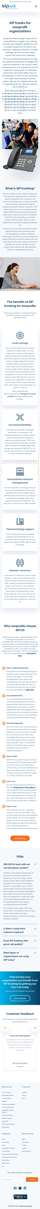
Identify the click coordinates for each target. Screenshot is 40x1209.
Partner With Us (26, 1151)
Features (24, 1092)
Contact (24, 1145)
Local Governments (7, 1115)
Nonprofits (5, 1121)
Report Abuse (6, 1163)
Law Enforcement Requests (10, 1154)
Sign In (24, 1139)
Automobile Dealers (8, 1095)
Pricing (24, 1095)
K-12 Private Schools (8, 1107)
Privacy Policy (6, 1151)
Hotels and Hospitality (8, 1104)
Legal (3, 1145)
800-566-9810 (17, 1)
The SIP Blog (5, 1142)
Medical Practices (7, 1118)
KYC (3, 1166)
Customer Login (26, 1)
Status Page (5, 1160)
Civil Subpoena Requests (9, 1157)
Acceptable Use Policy (8, 1148)
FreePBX (4, 1101)
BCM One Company (26, 1206)
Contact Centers (6, 1098)
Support (24, 1148)
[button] (20, 866)
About (3, 1139)
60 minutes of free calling (23, 787)
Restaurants (5, 1127)
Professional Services (8, 1124)
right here (30, 690)
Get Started (25, 1142)
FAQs (23, 1098)
